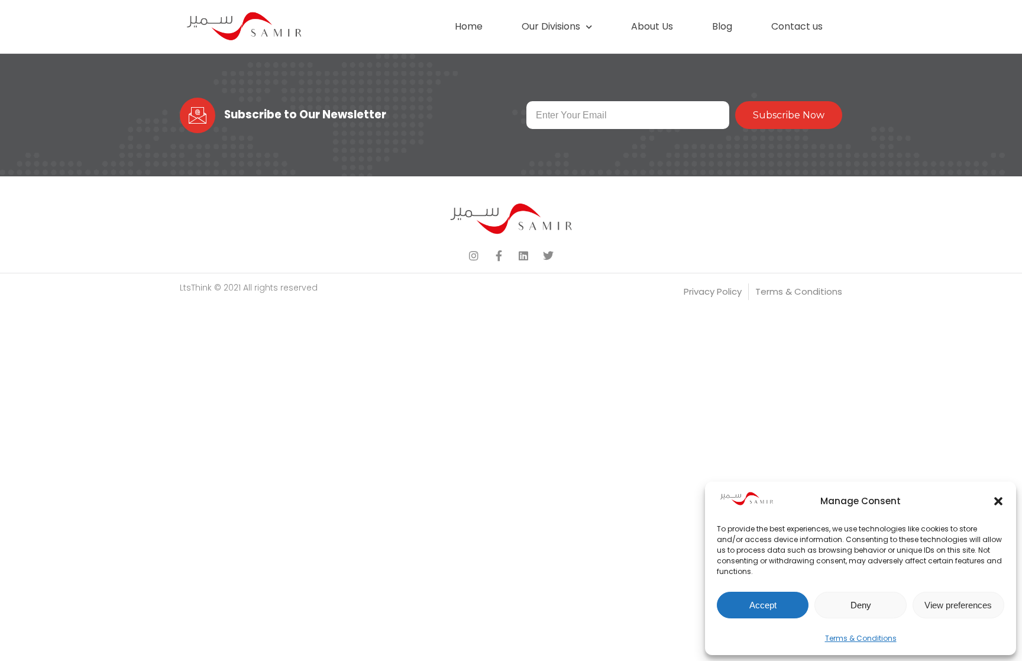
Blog (722, 26)
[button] (998, 501)
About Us (652, 26)
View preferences (958, 605)
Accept (763, 605)
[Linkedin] (523, 255)
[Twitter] (548, 255)
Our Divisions (551, 26)
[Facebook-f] (498, 255)
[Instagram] (473, 255)
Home (469, 26)
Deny (860, 605)
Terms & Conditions (861, 638)
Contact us (797, 26)
